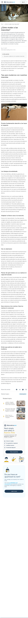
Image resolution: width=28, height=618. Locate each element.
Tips (2, 24)
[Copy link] (20, 389)
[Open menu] (2, 2)
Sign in (23, 2)
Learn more (14, 491)
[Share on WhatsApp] (23, 389)
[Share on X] (26, 389)
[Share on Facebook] (16, 389)
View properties (14, 451)
